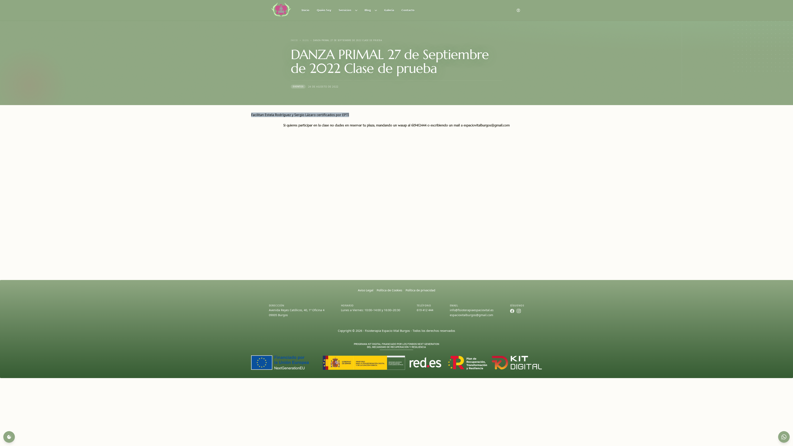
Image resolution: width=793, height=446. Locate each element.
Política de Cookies (389, 290)
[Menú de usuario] (518, 10)
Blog (367, 10)
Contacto (407, 10)
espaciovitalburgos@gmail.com (471, 315)
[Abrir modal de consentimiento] (9, 437)
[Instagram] (519, 311)
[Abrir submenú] (357, 10)
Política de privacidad (420, 290)
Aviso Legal (365, 290)
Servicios (345, 10)
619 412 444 (425, 310)
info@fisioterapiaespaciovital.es (472, 310)
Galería (389, 10)
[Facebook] (512, 311)
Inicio (305, 10)
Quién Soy (324, 10)
